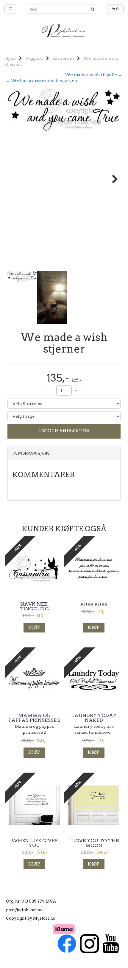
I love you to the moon (94, 843)
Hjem (10, 58)
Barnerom (63, 58)
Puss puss (93, 604)
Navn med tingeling (34, 606)
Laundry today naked (94, 718)
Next (112, 179)
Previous (16, 179)
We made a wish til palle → (93, 74)
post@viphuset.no (24, 910)
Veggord (34, 58)
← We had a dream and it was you (41, 80)
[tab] (64, 453)
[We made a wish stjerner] (64, 110)
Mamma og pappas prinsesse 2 (34, 718)
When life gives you (34, 843)
